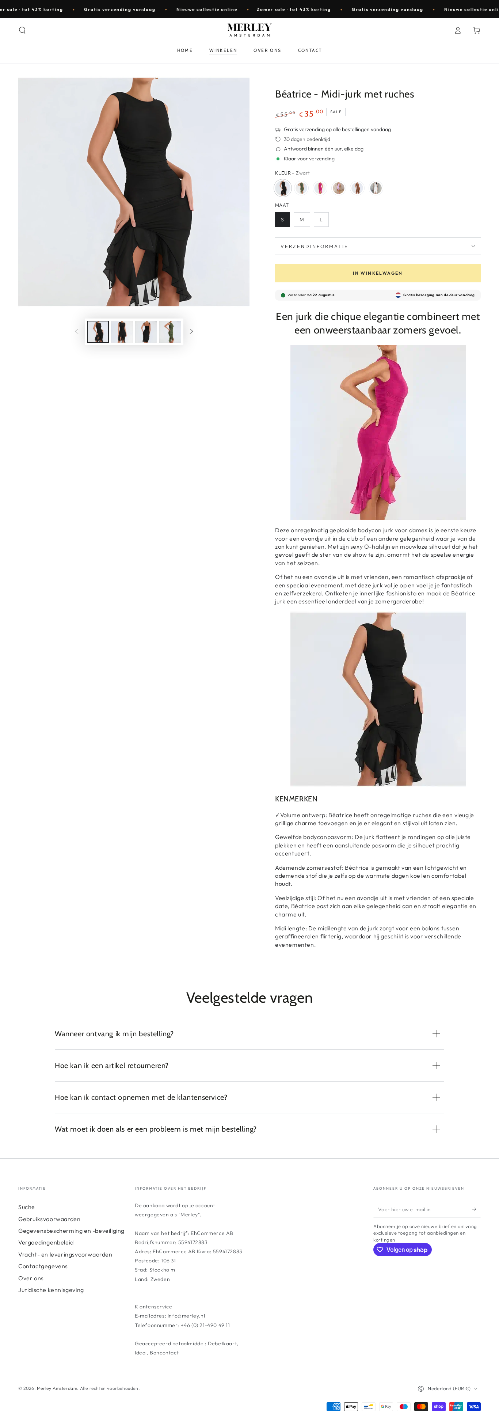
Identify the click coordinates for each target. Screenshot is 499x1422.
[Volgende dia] (191, 332)
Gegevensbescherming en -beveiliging (71, 1230)
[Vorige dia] (77, 332)
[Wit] (376, 188)
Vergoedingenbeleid (46, 1242)
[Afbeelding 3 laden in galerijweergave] (146, 332)
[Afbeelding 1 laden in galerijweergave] (98, 332)
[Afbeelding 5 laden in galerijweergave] (170, 332)
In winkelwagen (378, 273)
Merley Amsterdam (57, 1388)
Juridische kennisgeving (51, 1289)
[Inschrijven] (476, 1209)
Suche (26, 1207)
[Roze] (320, 188)
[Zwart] (282, 188)
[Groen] (301, 188)
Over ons (31, 1278)
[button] (22, 30)
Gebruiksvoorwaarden (49, 1219)
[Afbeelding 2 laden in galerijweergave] (122, 332)
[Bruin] (357, 188)
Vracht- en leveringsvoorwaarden (65, 1254)
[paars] (338, 188)
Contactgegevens (43, 1266)
